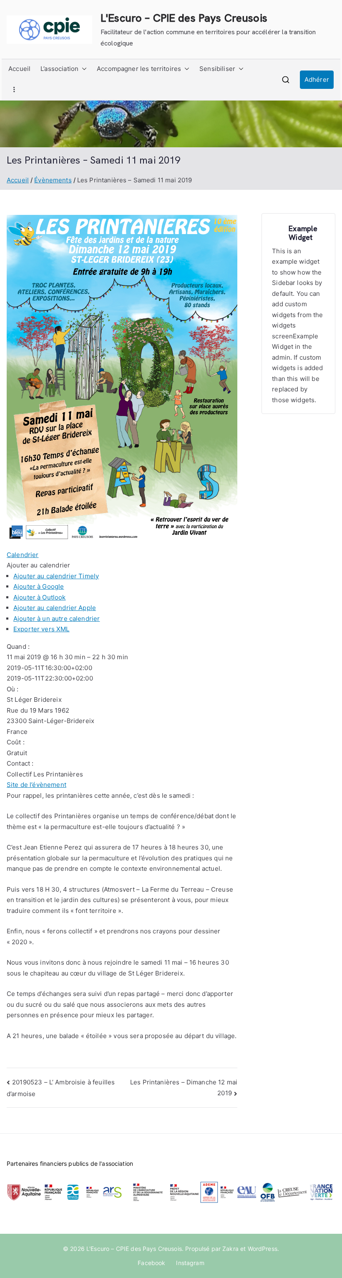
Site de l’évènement (36, 785)
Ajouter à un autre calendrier (56, 619)
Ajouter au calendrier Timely (56, 576)
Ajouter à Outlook (39, 597)
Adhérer (316, 79)
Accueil (19, 69)
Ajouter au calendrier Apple (54, 608)
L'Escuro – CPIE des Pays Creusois (184, 18)
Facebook (151, 1262)
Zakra (230, 1248)
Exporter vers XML (41, 629)
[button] (82, 68)
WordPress (262, 1248)
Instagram (190, 1262)
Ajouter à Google (38, 586)
